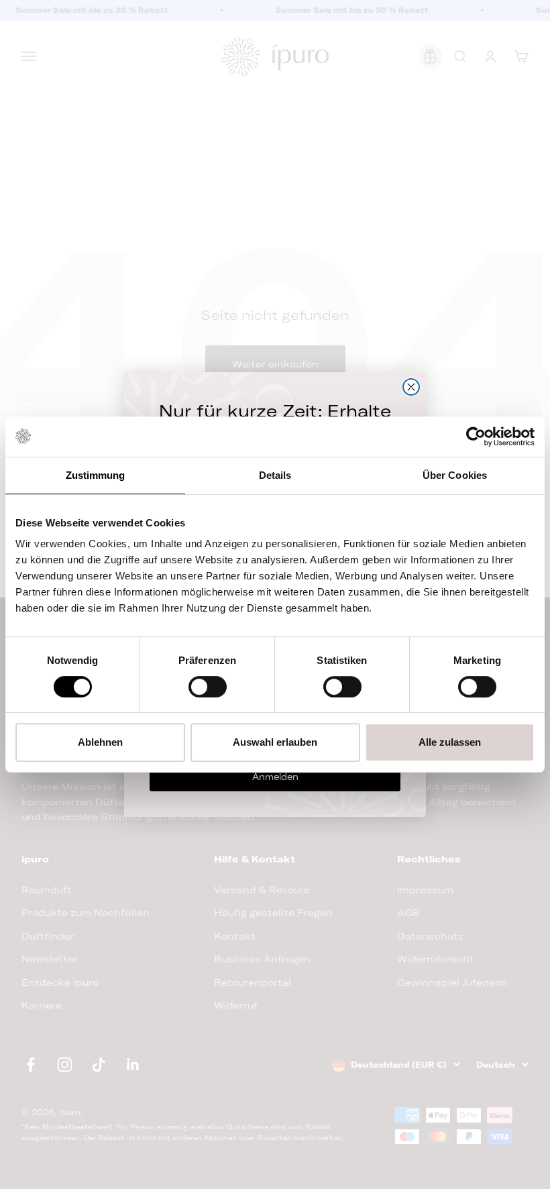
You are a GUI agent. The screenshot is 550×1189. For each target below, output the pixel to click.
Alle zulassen (450, 742)
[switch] (207, 686)
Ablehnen (100, 742)
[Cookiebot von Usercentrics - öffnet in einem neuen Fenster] (476, 437)
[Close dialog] (411, 387)
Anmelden (275, 776)
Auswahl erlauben (275, 742)
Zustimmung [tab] (95, 475)
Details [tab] (275, 475)
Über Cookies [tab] (455, 475)
